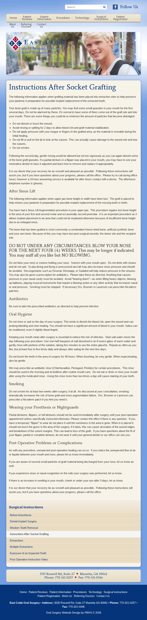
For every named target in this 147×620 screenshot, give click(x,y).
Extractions (16, 540)
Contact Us (103, 595)
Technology (82, 18)
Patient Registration (48, 595)
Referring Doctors (84, 595)
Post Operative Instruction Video (29, 559)
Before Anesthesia (20, 515)
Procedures (63, 18)
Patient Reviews (38, 592)
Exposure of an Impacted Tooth (28, 553)
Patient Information (60, 592)
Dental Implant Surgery (23, 521)
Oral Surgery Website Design (63, 612)
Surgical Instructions (26, 507)
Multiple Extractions (21, 546)
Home (13, 18)
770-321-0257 (64, 577)
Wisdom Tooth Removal (24, 527)
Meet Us (67, 595)
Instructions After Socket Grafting (29, 534)
